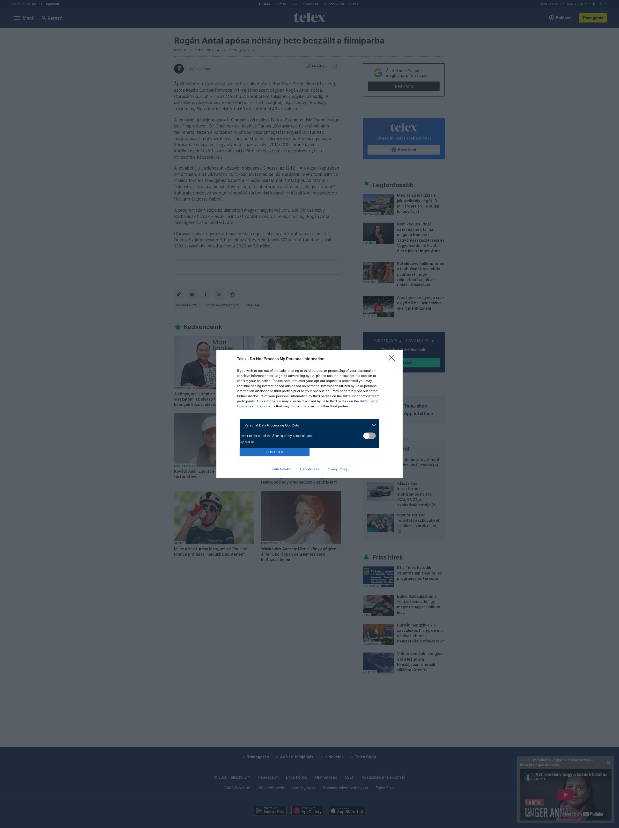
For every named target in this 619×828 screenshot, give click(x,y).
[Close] (393, 359)
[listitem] (308, 425)
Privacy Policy (336, 469)
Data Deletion (282, 469)
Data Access (309, 469)
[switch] (369, 436)
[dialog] (309, 414)
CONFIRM (275, 452)
